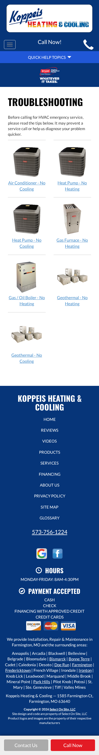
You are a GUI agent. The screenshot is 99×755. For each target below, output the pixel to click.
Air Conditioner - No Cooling (26, 185)
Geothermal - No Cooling (26, 358)
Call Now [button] (72, 745)
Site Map (49, 507)
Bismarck (57, 658)
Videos (49, 441)
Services (49, 463)
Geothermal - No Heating (72, 300)
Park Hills (41, 681)
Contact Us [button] (26, 745)
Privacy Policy (49, 495)
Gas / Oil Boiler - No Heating (27, 300)
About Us (49, 485)
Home (50, 419)
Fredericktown (18, 670)
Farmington (82, 664)
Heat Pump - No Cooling (26, 243)
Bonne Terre (79, 658)
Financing (49, 474)
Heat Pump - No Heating (72, 185)
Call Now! (50, 41)
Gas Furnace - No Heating (72, 243)
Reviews (49, 430)
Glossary (49, 517)
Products (49, 452)
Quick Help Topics (47, 57)
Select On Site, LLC (63, 709)
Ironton (85, 670)
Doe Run (61, 664)
